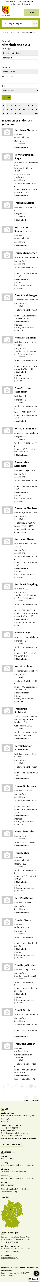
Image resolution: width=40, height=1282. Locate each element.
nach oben (35, 1100)
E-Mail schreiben (21, 147)
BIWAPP (26, 1273)
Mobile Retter (8, 1276)
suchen (7, 97)
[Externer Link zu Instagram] (4, 1278)
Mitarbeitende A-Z (28, 32)
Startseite (5, 32)
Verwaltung (15, 32)
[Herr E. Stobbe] (20, 684)
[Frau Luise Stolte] (20, 839)
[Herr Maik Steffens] (20, 139)
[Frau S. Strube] (20, 1023)
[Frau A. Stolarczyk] (20, 805)
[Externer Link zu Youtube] (7, 1278)
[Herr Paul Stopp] (20, 905)
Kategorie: (6, 67)
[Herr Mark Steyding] (20, 605)
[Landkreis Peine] (20, 1129)
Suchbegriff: (7, 57)
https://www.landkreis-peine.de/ (22, 1138)
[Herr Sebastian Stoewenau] (20, 762)
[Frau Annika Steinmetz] (20, 482)
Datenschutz (14, 1267)
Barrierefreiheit (6, 1270)
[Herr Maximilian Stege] (20, 175)
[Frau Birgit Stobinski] (20, 724)
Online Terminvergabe (25, 1)
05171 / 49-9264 (29, 842)
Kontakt (27, 4)
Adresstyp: (6, 48)
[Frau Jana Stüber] (20, 1061)
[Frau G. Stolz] (20, 872)
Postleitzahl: (7, 76)
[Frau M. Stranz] (20, 939)
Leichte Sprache (15, 4)
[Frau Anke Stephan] (20, 520)
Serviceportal (10, 1)
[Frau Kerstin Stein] (20, 359)
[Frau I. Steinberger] (20, 270)
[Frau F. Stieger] (20, 646)
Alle (36, 113)
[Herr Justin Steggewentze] (20, 237)
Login (3, 1273)
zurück (26, 1100)
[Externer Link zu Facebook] (2, 1278)
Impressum (5, 1267)
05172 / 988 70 (28, 522)
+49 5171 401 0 (14, 1125)
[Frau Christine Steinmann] (20, 405)
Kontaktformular (11, 1144)
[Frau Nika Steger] (20, 211)
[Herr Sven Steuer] (20, 558)
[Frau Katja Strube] (20, 984)
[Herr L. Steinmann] (20, 442)
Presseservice (14, 1273)
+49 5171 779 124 (29, 732)
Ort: (3, 86)
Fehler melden (32, 1267)
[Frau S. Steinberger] (20, 313)
